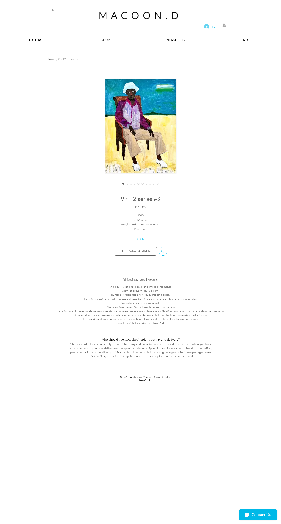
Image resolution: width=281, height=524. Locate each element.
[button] (224, 25)
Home (51, 59)
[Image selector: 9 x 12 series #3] (123, 183)
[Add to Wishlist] (163, 251)
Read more (140, 229)
